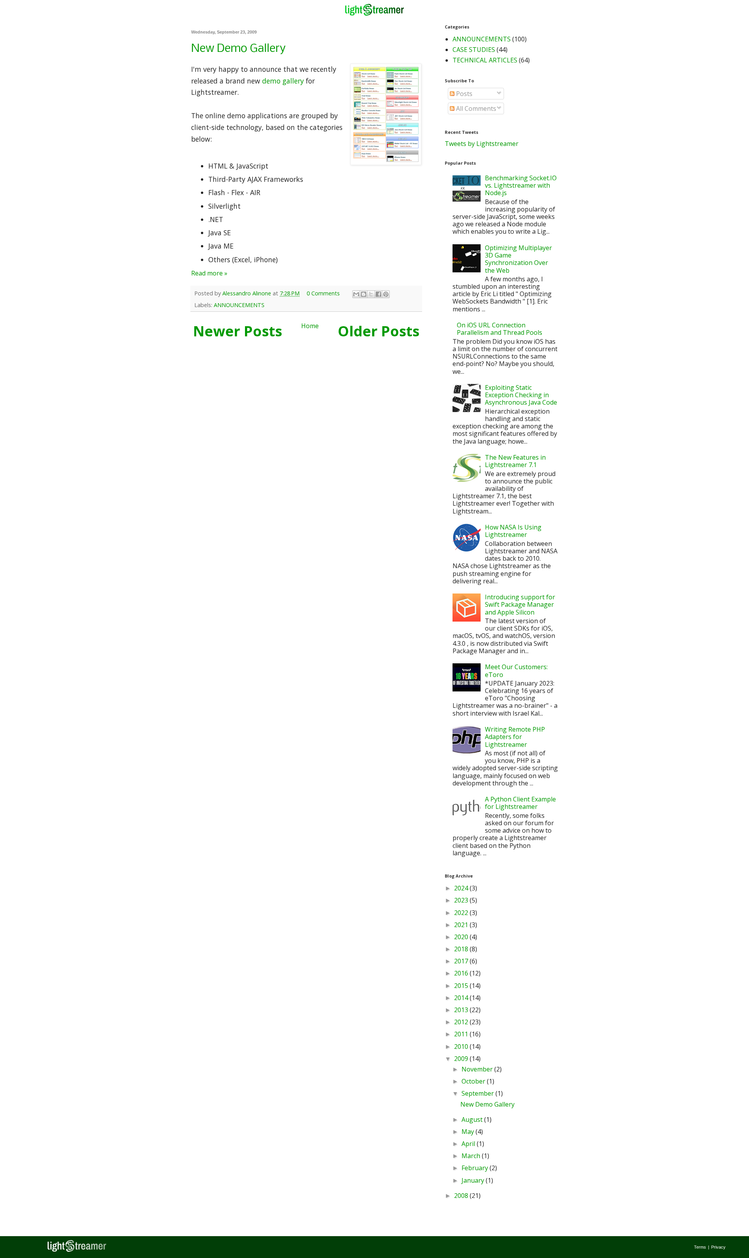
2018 (462, 949)
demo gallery (283, 80)
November (477, 1069)
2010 (462, 1046)
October (474, 1081)
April (469, 1143)
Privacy (718, 1247)
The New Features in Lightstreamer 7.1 (515, 461)
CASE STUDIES (474, 49)
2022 (462, 912)
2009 (462, 1058)
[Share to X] (371, 294)
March (471, 1155)
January (473, 1180)
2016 (462, 973)
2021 (462, 924)
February (475, 1168)
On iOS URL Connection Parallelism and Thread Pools (499, 329)
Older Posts (378, 331)
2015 (462, 985)
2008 (462, 1195)
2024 (462, 888)
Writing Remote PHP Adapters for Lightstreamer (515, 736)
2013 (462, 1010)
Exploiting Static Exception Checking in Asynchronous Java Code (521, 395)
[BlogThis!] (363, 294)
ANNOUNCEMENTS (239, 305)
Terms (700, 1247)
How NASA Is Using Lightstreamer (513, 531)
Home (310, 326)
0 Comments (323, 293)
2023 (462, 900)
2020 (462, 937)
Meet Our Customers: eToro (516, 671)
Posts (463, 93)
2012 (462, 1022)
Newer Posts (237, 331)
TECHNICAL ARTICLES (485, 60)
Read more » (209, 273)
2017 (462, 961)
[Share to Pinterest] (386, 294)
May (468, 1131)
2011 (462, 1034)
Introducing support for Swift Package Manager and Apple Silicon (520, 604)
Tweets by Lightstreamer (481, 143)
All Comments (475, 108)
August (472, 1119)
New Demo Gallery (238, 49)
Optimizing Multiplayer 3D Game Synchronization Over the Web (518, 259)
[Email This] (356, 294)
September (478, 1093)
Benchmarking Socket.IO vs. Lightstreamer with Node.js (521, 185)
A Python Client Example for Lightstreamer (520, 803)
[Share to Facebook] (378, 294)
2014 (462, 997)
